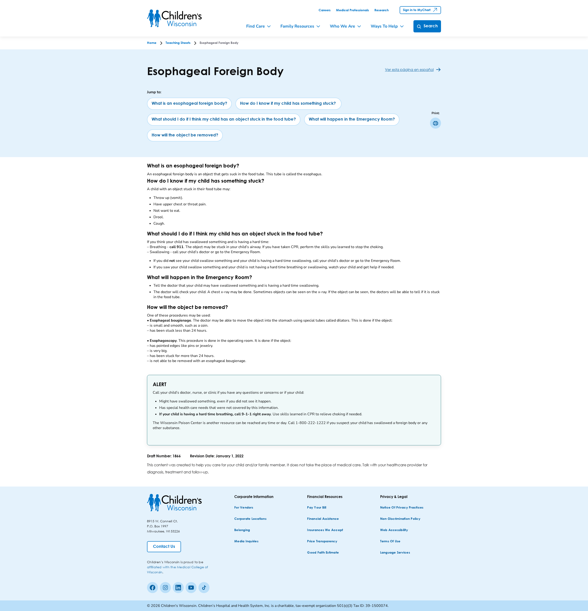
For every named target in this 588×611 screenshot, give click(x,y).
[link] (325, 10)
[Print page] (435, 123)
